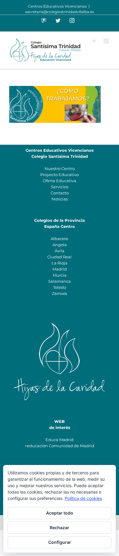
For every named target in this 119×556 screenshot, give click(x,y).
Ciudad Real (59, 256)
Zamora (59, 293)
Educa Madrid (59, 439)
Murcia (60, 275)
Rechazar (59, 527)
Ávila (59, 250)
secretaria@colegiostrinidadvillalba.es (59, 11)
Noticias (60, 199)
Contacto (60, 192)
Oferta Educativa (59, 180)
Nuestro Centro (60, 168)
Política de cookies (83, 498)
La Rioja (59, 262)
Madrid (59, 269)
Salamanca (59, 281)
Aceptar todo (59, 512)
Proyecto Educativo (59, 174)
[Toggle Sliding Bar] (94, 41)
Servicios (59, 186)
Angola (59, 244)
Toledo (59, 287)
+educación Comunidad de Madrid (59, 445)
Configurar (59, 542)
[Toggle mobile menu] (106, 41)
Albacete (59, 238)
